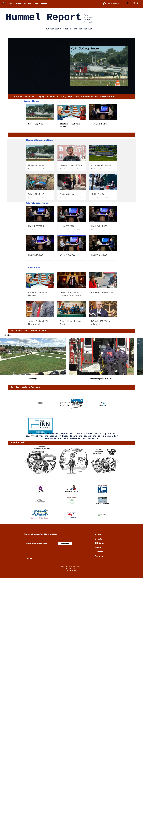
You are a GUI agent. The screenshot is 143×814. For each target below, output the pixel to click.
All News (99, 543)
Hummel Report (44, 17)
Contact (99, 552)
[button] (6, 335)
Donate (98, 539)
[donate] (127, 3)
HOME (98, 535)
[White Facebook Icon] (25, 558)
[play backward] (25, 460)
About (98, 547)
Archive (99, 556)
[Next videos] (140, 356)
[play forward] (117, 460)
